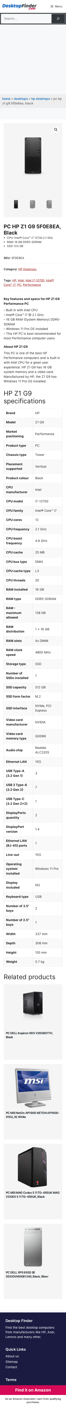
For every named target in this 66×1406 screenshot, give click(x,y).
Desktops (21, 99)
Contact (11, 1367)
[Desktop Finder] (19, 6)
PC (19, 285)
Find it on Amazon (33, 1390)
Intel (21, 280)
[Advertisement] (33, 59)
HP (14, 280)
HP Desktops (40, 99)
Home (6, 99)
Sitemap (12, 1362)
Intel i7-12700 (34, 280)
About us (12, 1356)
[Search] (58, 18)
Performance (32, 285)
